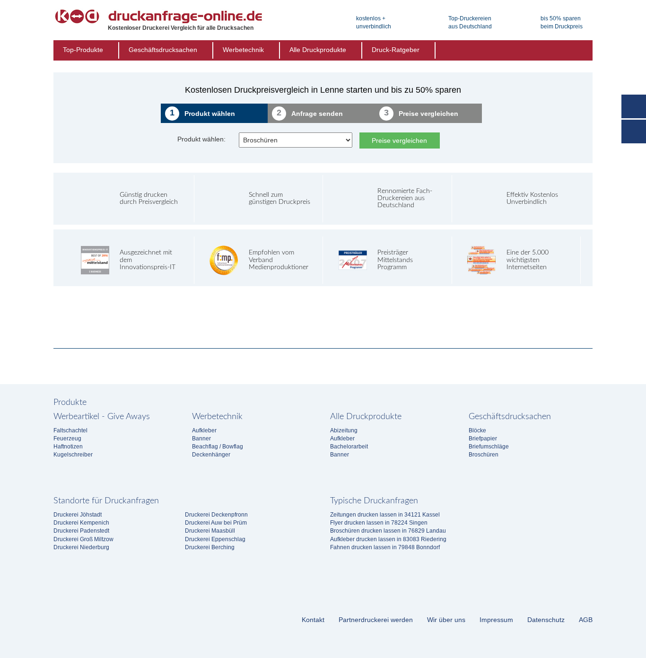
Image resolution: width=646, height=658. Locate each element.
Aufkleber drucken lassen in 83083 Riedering (388, 539)
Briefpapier (483, 438)
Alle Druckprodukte (317, 49)
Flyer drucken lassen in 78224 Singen (379, 522)
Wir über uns (446, 619)
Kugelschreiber (73, 454)
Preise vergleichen (399, 140)
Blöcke (477, 430)
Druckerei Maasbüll (210, 530)
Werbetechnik (243, 49)
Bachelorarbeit (349, 446)
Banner (201, 438)
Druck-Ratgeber (395, 49)
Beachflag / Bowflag (217, 446)
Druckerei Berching (210, 547)
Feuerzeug (67, 438)
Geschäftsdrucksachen (163, 49)
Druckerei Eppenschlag (215, 539)
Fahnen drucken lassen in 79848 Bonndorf (385, 547)
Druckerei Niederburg (81, 547)
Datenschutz (546, 619)
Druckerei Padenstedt (81, 530)
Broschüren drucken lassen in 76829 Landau (388, 530)
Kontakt (313, 619)
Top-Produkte (83, 49)
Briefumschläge (489, 446)
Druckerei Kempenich (81, 522)
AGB (586, 619)
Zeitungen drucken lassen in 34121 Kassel (385, 514)
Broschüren (483, 454)
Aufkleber (204, 430)
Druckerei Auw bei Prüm (216, 522)
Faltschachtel (70, 430)
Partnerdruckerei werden (376, 619)
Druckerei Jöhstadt (77, 514)
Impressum (496, 619)
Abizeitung (344, 430)
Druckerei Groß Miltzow (83, 539)
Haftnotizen (68, 446)
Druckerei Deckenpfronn (216, 514)
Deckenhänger (211, 454)
